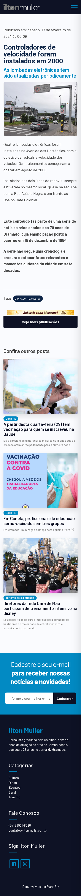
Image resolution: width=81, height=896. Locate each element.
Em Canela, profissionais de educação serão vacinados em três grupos (39, 521)
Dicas (13, 783)
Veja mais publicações (40, 321)
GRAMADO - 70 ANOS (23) (28, 298)
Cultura (14, 778)
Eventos (15, 787)
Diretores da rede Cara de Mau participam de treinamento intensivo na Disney (40, 608)
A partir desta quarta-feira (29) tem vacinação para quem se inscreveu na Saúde (38, 429)
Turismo (14, 797)
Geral (12, 792)
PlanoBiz (53, 886)
